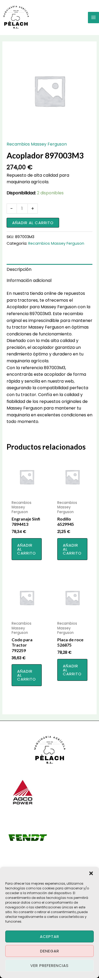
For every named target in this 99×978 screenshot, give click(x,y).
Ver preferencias (49, 965)
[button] (91, 873)
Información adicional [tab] (29, 280)
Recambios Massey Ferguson (37, 144)
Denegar (49, 951)
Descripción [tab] (19, 269)
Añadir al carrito (33, 222)
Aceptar (49, 936)
